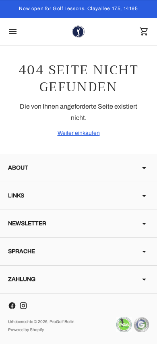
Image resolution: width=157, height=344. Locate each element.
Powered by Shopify (26, 329)
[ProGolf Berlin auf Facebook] (12, 306)
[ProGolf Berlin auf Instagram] (23, 306)
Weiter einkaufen (79, 133)
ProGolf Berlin (62, 321)
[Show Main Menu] (13, 31)
